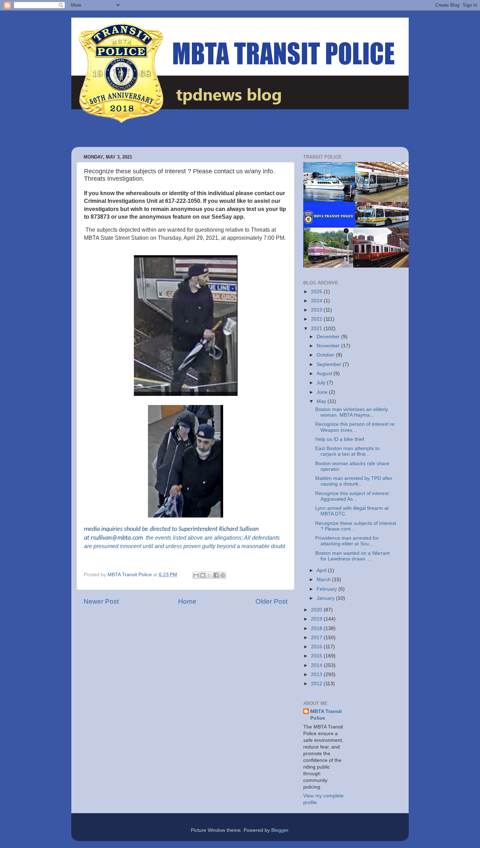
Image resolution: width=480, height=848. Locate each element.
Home (187, 601)
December (329, 336)
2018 (317, 628)
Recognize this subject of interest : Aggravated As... (353, 496)
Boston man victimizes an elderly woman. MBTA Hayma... (351, 412)
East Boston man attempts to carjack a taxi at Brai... (347, 451)
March (324, 579)
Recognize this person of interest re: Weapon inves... (355, 427)
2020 (317, 609)
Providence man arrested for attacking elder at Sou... (347, 540)
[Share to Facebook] (216, 575)
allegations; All (232, 538)
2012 (317, 683)
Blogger (279, 830)
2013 (317, 674)
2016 (317, 646)
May (322, 401)
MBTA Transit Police (326, 715)
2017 (317, 637)
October (326, 355)
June (323, 392)
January (326, 598)
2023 (317, 310)
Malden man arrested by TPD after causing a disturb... (354, 481)
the (150, 538)
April (322, 570)
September (330, 364)
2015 (317, 656)
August (325, 373)
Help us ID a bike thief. (340, 439)
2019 (317, 619)
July (322, 382)
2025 (317, 291)
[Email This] (196, 575)
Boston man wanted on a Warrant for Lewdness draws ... (352, 556)
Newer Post (101, 601)
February (327, 589)
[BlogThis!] (202, 575)
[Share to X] (209, 575)
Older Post (271, 601)
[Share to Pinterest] (222, 575)
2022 (317, 319)
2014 (317, 665)
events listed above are (183, 538)
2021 (317, 328)
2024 (317, 300)
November (329, 345)
